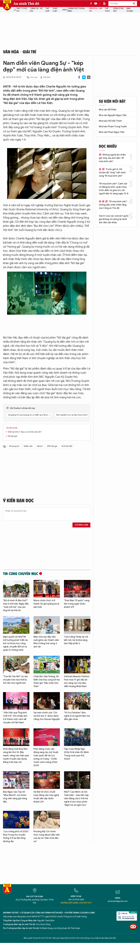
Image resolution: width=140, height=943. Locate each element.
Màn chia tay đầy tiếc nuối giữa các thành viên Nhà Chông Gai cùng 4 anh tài (46, 641)
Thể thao (107, 9)
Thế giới (47, 9)
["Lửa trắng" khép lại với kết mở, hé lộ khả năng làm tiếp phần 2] (77, 625)
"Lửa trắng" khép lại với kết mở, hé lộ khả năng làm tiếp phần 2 (76, 640)
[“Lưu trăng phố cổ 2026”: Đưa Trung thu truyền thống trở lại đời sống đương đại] (16, 820)
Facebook (79, 77)
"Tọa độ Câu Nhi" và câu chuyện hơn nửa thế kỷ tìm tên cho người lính (15, 679)
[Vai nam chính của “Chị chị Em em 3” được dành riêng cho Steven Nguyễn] (46, 701)
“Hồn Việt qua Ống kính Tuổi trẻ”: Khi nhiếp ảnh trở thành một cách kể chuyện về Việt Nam (15, 717)
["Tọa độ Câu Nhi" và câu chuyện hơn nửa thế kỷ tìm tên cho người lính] (16, 664)
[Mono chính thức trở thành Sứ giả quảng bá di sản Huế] (46, 589)
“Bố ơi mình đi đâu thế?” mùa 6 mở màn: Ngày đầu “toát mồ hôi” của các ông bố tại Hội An (16, 605)
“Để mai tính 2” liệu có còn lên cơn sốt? (24, 432)
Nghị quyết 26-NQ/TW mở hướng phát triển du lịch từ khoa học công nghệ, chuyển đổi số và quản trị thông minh (15, 643)
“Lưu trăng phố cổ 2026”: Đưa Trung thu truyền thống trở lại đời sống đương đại (16, 836)
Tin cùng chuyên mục (20, 573)
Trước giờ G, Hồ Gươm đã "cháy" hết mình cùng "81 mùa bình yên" (112, 172)
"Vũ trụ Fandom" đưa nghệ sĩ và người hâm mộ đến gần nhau (77, 716)
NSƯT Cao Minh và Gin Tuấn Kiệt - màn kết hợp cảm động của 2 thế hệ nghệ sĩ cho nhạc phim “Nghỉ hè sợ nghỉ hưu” (76, 798)
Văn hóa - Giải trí (95, 9)
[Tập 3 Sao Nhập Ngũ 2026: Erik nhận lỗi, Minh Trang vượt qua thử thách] (77, 737)
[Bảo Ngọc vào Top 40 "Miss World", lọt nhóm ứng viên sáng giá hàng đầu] (16, 780)
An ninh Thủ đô (26, 3)
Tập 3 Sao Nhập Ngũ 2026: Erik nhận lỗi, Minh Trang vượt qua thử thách (76, 754)
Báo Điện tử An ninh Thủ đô (7, 5)
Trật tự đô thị (21, 9)
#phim (40, 446)
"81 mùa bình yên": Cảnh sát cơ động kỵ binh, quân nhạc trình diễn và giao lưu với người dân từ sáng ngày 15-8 (113, 188)
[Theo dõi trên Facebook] (91, 3)
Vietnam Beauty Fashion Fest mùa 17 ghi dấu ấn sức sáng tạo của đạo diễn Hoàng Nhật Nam (76, 681)
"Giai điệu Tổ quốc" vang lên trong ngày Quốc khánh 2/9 (76, 603)
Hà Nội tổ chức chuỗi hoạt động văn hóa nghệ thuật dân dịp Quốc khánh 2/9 (46, 797)
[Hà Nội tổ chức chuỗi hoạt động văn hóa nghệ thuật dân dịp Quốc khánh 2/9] (46, 780)
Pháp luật (55, 9)
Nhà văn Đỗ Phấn (107, 109)
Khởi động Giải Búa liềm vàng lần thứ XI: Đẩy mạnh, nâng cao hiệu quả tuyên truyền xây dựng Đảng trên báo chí (16, 756)
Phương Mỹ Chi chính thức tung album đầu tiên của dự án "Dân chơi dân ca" (46, 836)
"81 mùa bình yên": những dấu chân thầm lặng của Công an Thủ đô (113, 204)
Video (65, 10)
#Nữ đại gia (52, 446)
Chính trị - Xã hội (36, 9)
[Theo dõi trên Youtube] (95, 3)
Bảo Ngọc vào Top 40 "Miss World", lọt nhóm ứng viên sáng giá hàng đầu (15, 797)
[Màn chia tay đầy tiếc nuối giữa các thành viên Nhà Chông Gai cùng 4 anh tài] (46, 625)
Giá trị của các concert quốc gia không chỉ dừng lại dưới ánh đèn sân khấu (114, 219)
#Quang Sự (14, 446)
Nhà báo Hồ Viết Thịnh (110, 121)
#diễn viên (28, 446)
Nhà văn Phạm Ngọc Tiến (111, 132)
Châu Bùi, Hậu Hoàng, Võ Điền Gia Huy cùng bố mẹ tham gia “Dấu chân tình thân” (46, 681)
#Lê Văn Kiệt (67, 446)
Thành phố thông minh (76, 9)
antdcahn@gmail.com (118, 901)
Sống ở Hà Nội (118, 9)
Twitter (84, 77)
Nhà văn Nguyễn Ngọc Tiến (113, 115)
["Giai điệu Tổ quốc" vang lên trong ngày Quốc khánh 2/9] (77, 589)
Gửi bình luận (81, 525)
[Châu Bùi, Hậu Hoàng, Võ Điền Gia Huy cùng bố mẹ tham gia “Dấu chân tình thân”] (46, 664)
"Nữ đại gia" (12, 436)
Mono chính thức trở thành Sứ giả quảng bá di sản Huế (46, 603)
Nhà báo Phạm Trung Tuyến (113, 126)
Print (88, 77)
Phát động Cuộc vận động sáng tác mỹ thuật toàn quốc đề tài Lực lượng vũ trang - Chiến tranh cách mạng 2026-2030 (45, 757)
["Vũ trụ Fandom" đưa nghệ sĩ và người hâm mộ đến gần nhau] (77, 701)
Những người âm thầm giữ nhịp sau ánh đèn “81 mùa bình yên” (112, 158)
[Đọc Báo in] (105, 3)
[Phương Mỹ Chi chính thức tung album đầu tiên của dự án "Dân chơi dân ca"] (46, 820)
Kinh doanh (130, 9)
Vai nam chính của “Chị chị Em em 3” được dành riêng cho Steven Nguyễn (46, 716)
